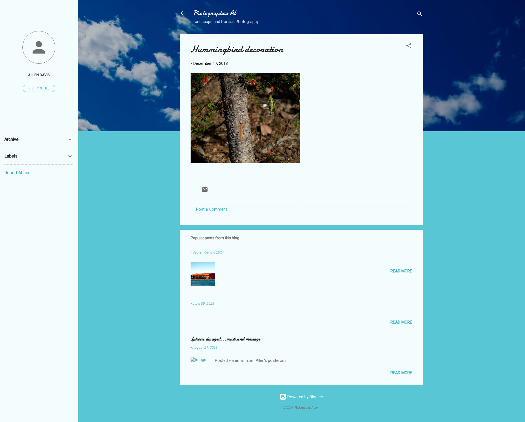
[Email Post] (205, 191)
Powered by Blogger (304, 396)
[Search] (419, 15)
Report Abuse (17, 172)
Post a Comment (211, 209)
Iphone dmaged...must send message (225, 339)
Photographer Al (214, 13)
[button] (409, 46)
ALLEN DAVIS (39, 74)
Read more (401, 271)
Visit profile (38, 88)
